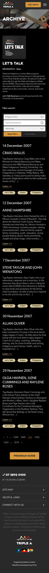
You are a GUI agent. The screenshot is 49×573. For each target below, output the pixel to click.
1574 (16, 442)
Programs (36, 193)
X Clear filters (30, 134)
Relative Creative (29, 562)
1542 (37, 437)
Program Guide (24, 455)
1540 (23, 437)
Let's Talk (9, 193)
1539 (15, 437)
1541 (30, 437)
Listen (22, 193)
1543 (6, 442)
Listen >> (7, 186)
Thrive (35, 565)
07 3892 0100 (16, 474)
